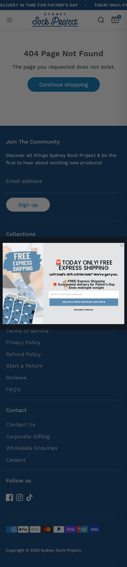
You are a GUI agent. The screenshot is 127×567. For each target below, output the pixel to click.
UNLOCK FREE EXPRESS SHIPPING (83, 302)
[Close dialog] (122, 245)
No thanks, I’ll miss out (83, 309)
